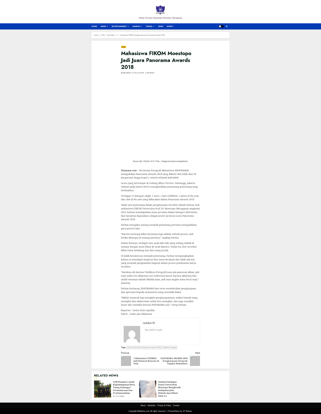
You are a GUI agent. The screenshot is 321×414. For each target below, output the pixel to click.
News (103, 26)
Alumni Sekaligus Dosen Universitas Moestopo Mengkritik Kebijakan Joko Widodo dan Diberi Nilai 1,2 (147, 389)
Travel (149, 26)
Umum (123, 47)
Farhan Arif (131, 347)
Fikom (139, 347)
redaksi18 (127, 73)
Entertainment (119, 26)
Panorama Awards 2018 (152, 347)
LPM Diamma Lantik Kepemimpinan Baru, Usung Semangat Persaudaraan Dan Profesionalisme (102, 389)
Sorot (170, 26)
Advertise (151, 405)
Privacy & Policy (164, 405)
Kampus (136, 26)
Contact (176, 405)
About (143, 405)
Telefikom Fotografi (169, 347)
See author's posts (153, 329)
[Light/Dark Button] (221, 26)
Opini (160, 26)
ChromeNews (174, 411)
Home (94, 26)
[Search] (226, 26)
